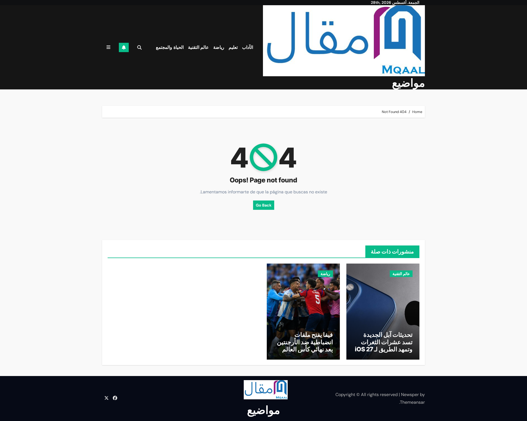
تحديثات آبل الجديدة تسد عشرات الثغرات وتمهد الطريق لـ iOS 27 (384, 342)
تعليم (233, 47)
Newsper (410, 394)
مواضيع (408, 82)
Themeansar (412, 402)
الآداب (247, 47)
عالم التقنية (198, 47)
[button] (108, 47)
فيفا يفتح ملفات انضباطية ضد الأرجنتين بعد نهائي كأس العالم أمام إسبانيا (305, 345)
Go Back (263, 205)
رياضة (218, 47)
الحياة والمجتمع (170, 47)
